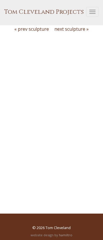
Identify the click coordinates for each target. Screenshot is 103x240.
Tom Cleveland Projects (44, 12)
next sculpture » (71, 29)
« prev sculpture (31, 29)
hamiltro (65, 235)
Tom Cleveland (58, 227)
